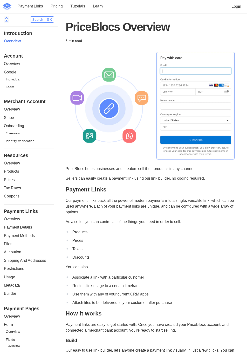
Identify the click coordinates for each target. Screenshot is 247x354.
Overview (12, 41)
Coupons (12, 196)
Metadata (12, 285)
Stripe (9, 118)
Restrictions (14, 269)
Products (11, 171)
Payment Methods (19, 236)
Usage (9, 277)
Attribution (12, 252)
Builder (10, 293)
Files (8, 244)
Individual (13, 79)
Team (10, 87)
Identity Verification (20, 141)
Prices (9, 180)
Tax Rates (12, 188)
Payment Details (18, 227)
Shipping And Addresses (25, 260)
